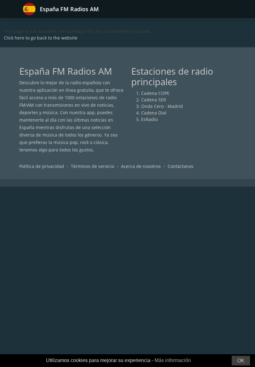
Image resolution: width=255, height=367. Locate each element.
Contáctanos (180, 166)
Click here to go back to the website (40, 38)
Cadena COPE (155, 93)
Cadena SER (153, 100)
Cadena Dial (153, 113)
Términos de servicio (92, 166)
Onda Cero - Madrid (162, 106)
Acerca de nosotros (141, 166)
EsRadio (149, 119)
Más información (173, 360)
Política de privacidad (41, 166)
